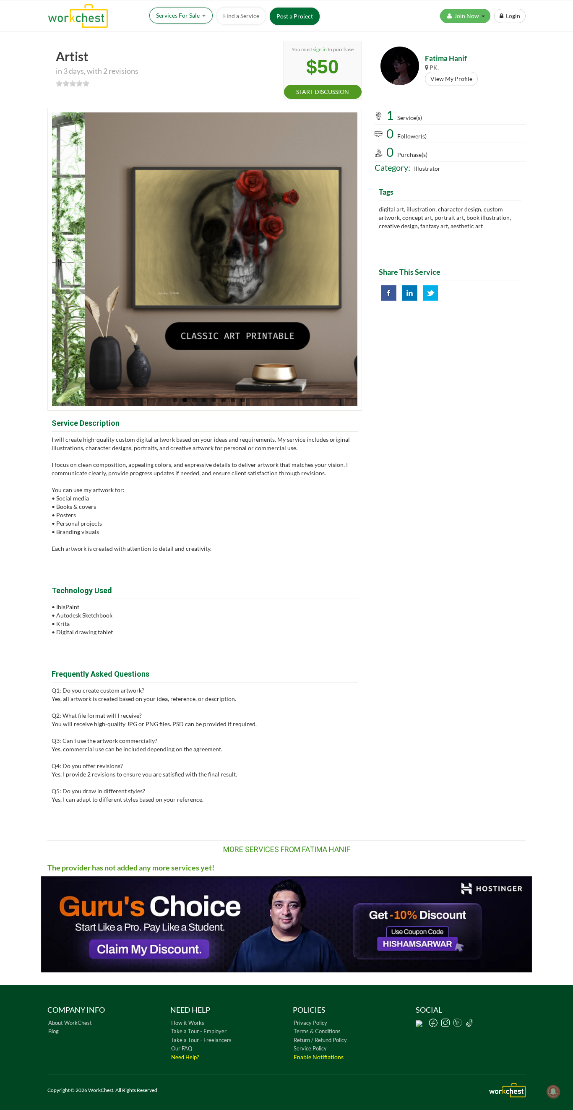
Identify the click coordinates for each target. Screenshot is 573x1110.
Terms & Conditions (317, 1031)
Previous (35, 259)
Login (511, 15)
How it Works (187, 1022)
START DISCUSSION (322, 91)
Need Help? (185, 1057)
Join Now (467, 15)
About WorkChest (70, 1022)
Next (374, 259)
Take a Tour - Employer (199, 1031)
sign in (320, 49)
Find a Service (241, 15)
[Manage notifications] (553, 1091)
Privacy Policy (310, 1022)
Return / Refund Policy (320, 1040)
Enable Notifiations (319, 1056)
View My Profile (451, 78)
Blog (53, 1031)
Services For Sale (178, 15)
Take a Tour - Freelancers (201, 1040)
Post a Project (294, 16)
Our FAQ (181, 1048)
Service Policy (310, 1048)
